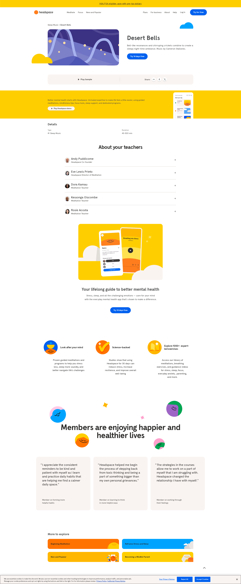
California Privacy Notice (116, 581)
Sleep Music (53, 25)
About (167, 12)
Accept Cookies (202, 579)
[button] (154, 79)
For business (156, 12)
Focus (80, 12)
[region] (120, 579)
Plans (145, 12)
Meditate (71, 12)
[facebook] (159, 79)
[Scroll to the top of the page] (204, 568)
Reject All (184, 579)
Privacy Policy (101, 581)
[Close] (237, 579)
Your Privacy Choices (167, 579)
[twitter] (165, 79)
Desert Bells (65, 25)
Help (175, 12)
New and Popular (93, 12)
